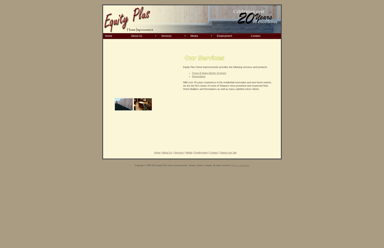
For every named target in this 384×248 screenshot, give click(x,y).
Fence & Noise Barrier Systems (209, 73)
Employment (224, 36)
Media (194, 36)
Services (166, 36)
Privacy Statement (240, 165)
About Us (136, 36)
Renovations (199, 76)
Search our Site (228, 152)
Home (108, 36)
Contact (255, 36)
